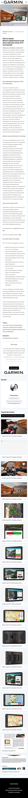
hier (3, 230)
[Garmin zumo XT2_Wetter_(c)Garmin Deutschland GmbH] (14, 594)
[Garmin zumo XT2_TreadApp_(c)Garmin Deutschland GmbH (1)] (14, 510)
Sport (4, 325)
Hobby (7, 325)
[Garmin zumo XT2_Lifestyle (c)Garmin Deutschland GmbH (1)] (14, 468)
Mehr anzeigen (14, 368)
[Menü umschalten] (2, 2)
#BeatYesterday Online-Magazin (14, 790)
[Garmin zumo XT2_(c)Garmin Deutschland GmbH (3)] (14, 678)
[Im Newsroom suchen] (26, 2)
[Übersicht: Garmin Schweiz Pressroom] (13, 2)
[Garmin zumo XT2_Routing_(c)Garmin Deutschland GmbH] (14, 615)
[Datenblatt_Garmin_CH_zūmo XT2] (14, 762)
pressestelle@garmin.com (14, 403)
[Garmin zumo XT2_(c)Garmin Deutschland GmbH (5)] (14, 636)
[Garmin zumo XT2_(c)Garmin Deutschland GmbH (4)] (14, 657)
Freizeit (11, 325)
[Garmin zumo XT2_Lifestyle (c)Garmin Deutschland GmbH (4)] (14, 447)
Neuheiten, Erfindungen (17, 329)
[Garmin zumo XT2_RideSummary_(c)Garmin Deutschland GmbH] (14, 573)
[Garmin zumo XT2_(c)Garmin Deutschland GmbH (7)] (14, 699)
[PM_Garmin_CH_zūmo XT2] (14, 741)
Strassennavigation (7, 338)
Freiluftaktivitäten (17, 325)
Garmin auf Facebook (14, 788)
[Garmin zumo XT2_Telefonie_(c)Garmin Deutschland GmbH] (14, 552)
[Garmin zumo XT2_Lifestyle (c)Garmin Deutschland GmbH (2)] (14, 426)
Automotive (15, 338)
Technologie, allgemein (8, 327)
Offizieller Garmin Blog (14, 792)
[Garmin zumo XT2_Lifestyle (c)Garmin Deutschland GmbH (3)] (14, 489)
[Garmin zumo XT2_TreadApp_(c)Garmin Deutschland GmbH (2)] (14, 531)
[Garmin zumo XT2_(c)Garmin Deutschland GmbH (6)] (14, 720)
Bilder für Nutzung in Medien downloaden (12, 415)
